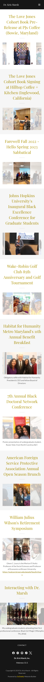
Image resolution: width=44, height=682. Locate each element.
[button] (39, 5)
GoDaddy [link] (20, 676)
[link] (11, 5)
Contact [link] (22, 645)
